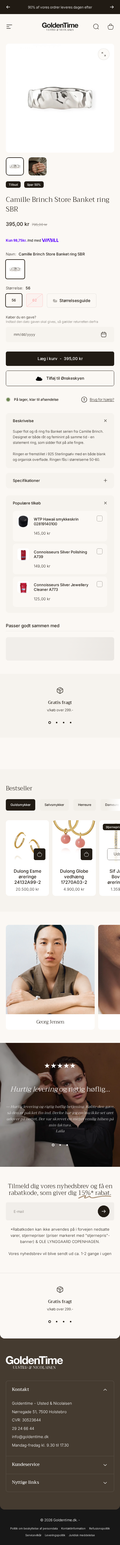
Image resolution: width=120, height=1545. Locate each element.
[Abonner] (104, 1512)
